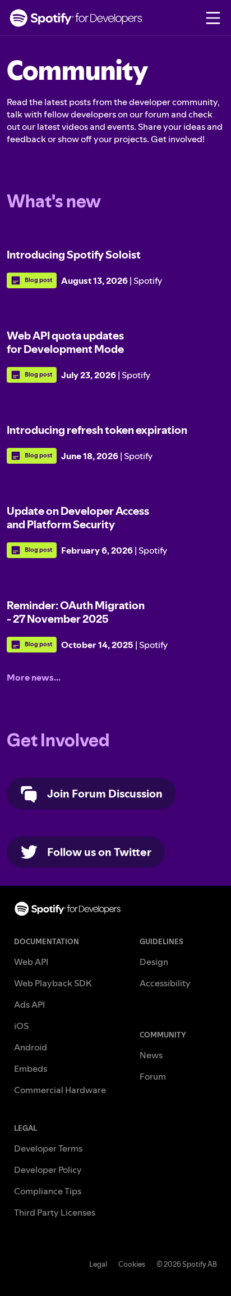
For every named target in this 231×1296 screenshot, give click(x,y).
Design (154, 961)
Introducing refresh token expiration (97, 430)
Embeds (30, 1068)
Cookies (131, 1264)
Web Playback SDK (52, 983)
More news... (34, 677)
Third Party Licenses (54, 1212)
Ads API (29, 1004)
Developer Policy (48, 1169)
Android (30, 1047)
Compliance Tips (47, 1191)
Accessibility (165, 983)
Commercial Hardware (60, 1090)
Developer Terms (48, 1148)
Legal (98, 1264)
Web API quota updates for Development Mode (65, 342)
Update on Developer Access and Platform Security (78, 517)
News (151, 1055)
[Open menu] (213, 18)
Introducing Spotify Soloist (74, 254)
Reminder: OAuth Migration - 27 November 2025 (76, 612)
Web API (31, 961)
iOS (21, 1025)
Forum (153, 1076)
